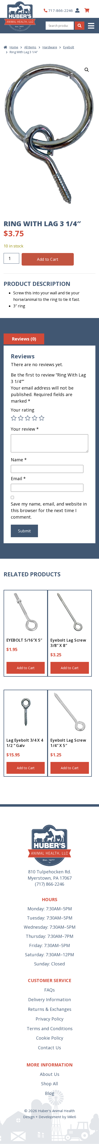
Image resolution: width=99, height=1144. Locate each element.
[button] (91, 25)
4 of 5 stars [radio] (34, 418)
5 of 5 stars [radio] (41, 418)
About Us (49, 1074)
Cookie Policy (49, 1038)
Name (19, 460)
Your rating (22, 410)
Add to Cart (47, 259)
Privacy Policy (49, 1019)
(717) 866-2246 (49, 884)
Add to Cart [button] (26, 668)
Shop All (49, 1083)
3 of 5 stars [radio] (28, 418)
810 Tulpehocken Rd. (49, 872)
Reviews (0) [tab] (24, 339)
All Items (30, 47)
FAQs (49, 990)
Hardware (50, 47)
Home (14, 47)
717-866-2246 (60, 10)
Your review (25, 429)
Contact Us (49, 1047)
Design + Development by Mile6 (49, 1116)
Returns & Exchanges (49, 1009)
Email (18, 478)
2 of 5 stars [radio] (21, 418)
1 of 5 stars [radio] (14, 418)
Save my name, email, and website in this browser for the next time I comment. (49, 510)
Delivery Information (49, 999)
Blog (49, 1093)
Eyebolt (68, 47)
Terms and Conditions (50, 1028)
